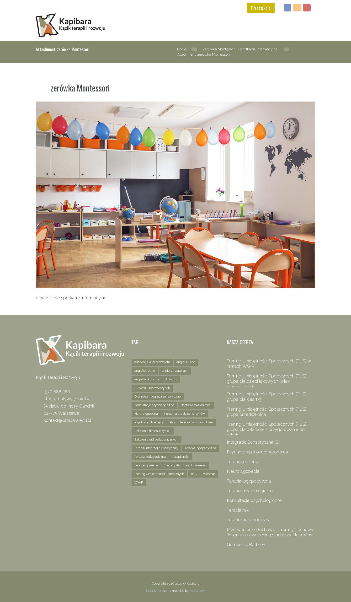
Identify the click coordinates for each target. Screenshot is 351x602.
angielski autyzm (146, 379)
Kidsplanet (153, 590)
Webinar (209, 474)
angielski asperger (175, 370)
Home (182, 49)
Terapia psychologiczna (250, 490)
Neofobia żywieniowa (196, 405)
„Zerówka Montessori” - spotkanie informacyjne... (241, 49)
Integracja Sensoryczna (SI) (254, 442)
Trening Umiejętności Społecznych (159, 474)
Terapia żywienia (146, 465)
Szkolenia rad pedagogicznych (156, 439)
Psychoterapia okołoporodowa (191, 422)
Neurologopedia (243, 471)
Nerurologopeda (146, 413)
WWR (138, 482)
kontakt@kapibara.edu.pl (67, 420)
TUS (194, 474)
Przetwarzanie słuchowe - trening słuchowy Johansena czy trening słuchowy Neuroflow (270, 532)
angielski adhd (144, 370)
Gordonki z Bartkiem (246, 544)
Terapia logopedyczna (200, 448)
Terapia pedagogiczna (150, 456)
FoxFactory (197, 590)
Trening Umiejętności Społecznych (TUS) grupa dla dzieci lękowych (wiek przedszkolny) (266, 381)
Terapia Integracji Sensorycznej (156, 448)
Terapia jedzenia (243, 461)
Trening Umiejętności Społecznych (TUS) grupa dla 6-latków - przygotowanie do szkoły (266, 429)
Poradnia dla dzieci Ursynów (184, 413)
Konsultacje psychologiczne (154, 405)
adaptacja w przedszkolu (152, 362)
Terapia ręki (180, 456)
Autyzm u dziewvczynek (152, 388)
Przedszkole (260, 8)
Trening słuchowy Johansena (185, 465)
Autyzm (171, 379)
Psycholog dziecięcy (149, 422)
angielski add (185, 362)
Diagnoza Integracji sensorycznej (157, 396)
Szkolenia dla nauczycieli (152, 431)
